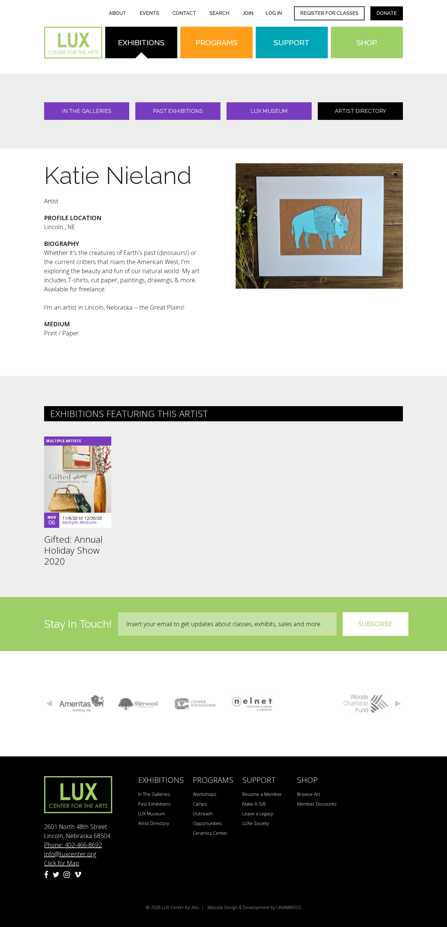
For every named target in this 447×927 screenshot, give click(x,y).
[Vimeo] (77, 874)
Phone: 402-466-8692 (73, 845)
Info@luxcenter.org (70, 854)
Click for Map (61, 863)
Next (398, 703)
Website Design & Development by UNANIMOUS (254, 907)
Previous (49, 703)
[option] (81, 703)
